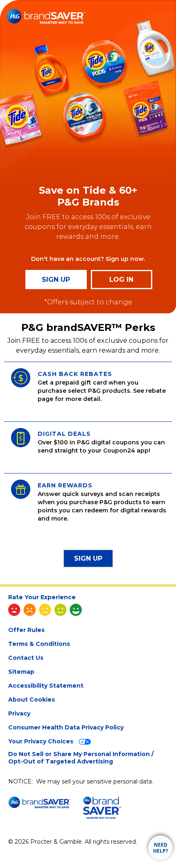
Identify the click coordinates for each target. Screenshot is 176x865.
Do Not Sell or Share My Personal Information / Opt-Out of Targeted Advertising (80, 757)
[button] (88, 558)
